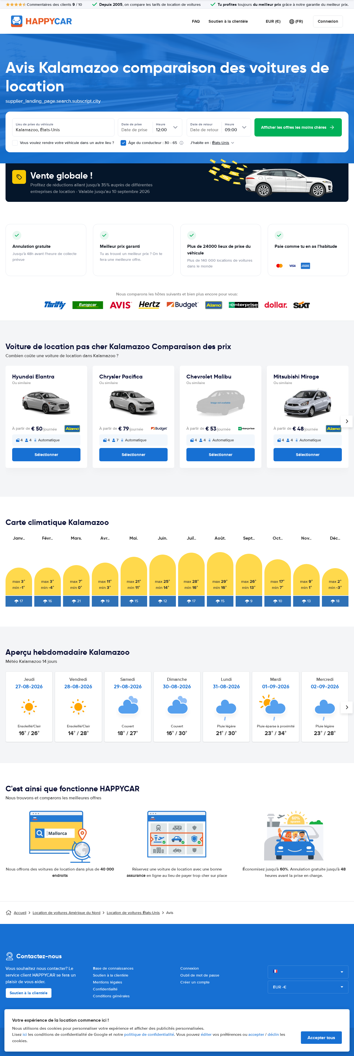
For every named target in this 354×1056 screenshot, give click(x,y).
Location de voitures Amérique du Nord (66, 912)
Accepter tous (321, 1037)
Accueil (20, 912)
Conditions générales (111, 996)
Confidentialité (105, 989)
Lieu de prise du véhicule (34, 124)
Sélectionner (46, 455)
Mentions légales (107, 982)
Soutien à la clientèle (228, 21)
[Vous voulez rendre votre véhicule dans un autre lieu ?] (15, 143)
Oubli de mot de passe (199, 975)
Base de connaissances (113, 968)
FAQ (196, 21)
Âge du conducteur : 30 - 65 (152, 142)
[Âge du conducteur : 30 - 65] (123, 143)
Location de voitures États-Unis (133, 912)
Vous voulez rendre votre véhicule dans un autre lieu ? (66, 142)
